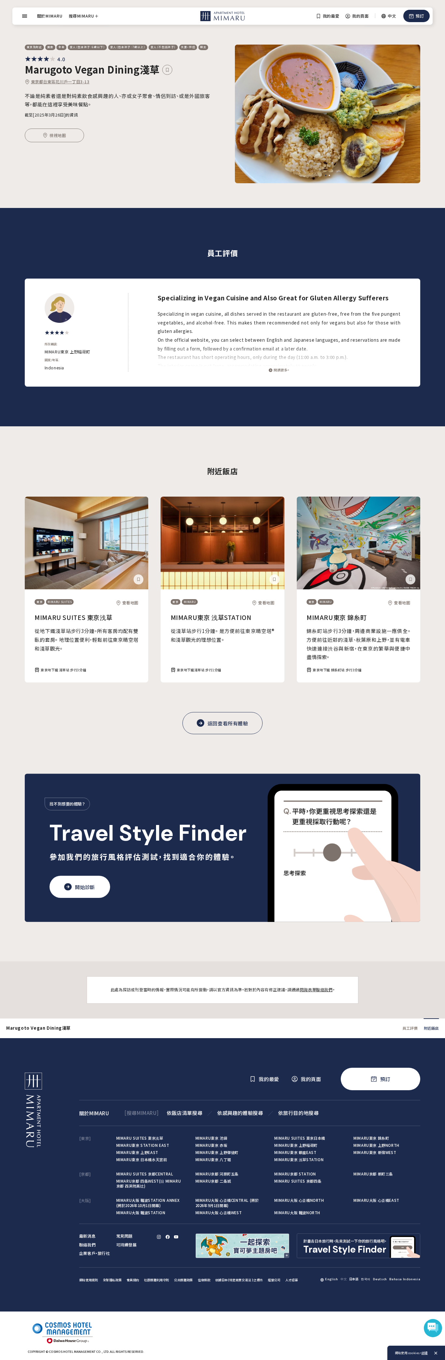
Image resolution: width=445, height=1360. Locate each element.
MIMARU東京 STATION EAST (142, 1145)
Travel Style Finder (148, 832)
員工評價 (409, 1028)
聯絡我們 (87, 1245)
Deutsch (380, 1279)
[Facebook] (168, 1237)
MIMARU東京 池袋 (211, 1138)
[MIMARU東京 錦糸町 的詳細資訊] (358, 543)
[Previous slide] (248, 114)
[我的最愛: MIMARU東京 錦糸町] (410, 579)
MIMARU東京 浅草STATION (211, 617)
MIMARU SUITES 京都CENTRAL (144, 1173)
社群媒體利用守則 (156, 1280)
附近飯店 (431, 1028)
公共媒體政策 (183, 1280)
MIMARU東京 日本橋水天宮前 (141, 1159)
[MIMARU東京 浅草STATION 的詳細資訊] (222, 543)
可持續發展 (126, 1245)
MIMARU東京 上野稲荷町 (296, 1145)
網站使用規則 (88, 1280)
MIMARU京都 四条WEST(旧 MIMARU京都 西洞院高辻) (148, 1183)
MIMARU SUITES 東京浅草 (73, 617)
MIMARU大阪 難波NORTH (297, 1212)
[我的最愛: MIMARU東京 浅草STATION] (274, 579)
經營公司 (274, 1280)
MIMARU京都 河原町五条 (217, 1173)
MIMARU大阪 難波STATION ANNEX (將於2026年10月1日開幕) (148, 1203)
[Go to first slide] (406, 114)
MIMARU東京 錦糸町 (336, 617)
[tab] (325, 175)
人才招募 (291, 1280)
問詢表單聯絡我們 (316, 990)
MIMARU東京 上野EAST (137, 1152)
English (331, 1279)
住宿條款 (204, 1280)
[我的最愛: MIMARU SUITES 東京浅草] (138, 579)
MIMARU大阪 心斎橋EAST (376, 1200)
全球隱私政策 (112, 1280)
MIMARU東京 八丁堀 (213, 1159)
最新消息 (87, 1236)
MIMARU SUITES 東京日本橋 (299, 1138)
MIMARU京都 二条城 (213, 1181)
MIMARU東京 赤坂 (211, 1145)
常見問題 (124, 1236)
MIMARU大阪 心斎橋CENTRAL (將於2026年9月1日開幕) (227, 1203)
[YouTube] (176, 1237)
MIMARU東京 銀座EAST (295, 1152)
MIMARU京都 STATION (295, 1173)
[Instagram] (159, 1237)
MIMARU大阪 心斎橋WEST (218, 1212)
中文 (343, 1279)
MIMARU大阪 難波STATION (140, 1212)
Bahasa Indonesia (404, 1279)
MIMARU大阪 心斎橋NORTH (299, 1200)
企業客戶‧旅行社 (94, 1253)
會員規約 (133, 1280)
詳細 (425, 1353)
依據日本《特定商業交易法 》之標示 (239, 1280)
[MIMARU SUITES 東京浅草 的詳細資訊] (86, 543)
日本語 (354, 1279)
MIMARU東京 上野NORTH (376, 1145)
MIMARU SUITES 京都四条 (297, 1181)
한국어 (365, 1279)
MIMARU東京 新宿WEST (374, 1152)
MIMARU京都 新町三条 (373, 1173)
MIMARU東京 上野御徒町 (217, 1152)
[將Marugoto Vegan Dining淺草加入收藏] (167, 70)
